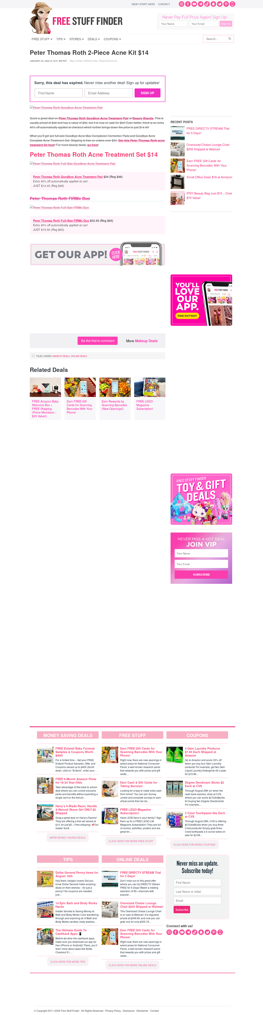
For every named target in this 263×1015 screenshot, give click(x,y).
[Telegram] (200, 4)
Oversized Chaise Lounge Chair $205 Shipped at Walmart (208, 146)
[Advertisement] (97, 300)
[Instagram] (181, 4)
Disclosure (129, 1010)
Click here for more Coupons (194, 844)
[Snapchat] (213, 4)
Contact (164, 4)
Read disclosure (108, 60)
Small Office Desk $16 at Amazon (209, 177)
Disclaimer (142, 1010)
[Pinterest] (226, 4)
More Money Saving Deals (67, 837)
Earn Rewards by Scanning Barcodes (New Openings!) (114, 404)
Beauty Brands (143, 118)
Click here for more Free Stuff (131, 841)
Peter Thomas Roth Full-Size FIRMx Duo (61, 220)
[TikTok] (207, 4)
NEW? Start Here (143, 4)
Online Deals (79, 356)
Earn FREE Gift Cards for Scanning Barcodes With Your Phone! (79, 406)
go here (92, 145)
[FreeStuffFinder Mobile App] (232, 4)
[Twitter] (220, 4)
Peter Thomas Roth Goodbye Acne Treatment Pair (93, 118)
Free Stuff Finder (85, 21)
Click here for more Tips (68, 961)
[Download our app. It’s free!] (201, 325)
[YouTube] (194, 4)
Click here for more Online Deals (132, 965)
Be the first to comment (97, 340)
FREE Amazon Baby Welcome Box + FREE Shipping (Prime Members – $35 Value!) (45, 408)
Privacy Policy (113, 1010)
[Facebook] (188, 4)
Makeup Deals (146, 340)
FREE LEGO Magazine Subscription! (144, 404)
